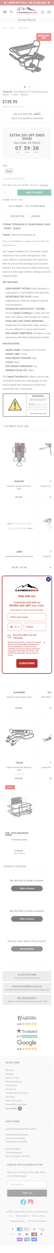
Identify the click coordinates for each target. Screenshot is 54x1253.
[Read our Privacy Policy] (44, 642)
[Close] (48, 579)
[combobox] (15, 627)
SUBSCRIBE (27, 663)
